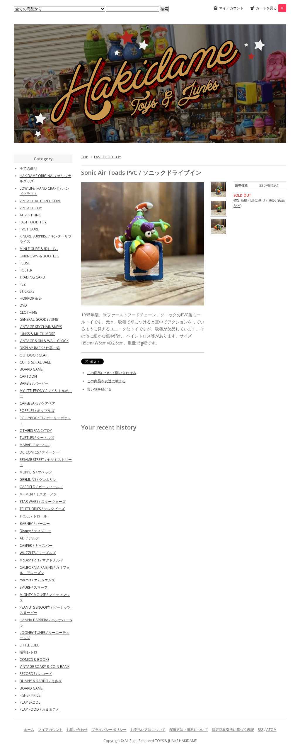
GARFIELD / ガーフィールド (41, 486)
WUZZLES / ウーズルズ (38, 552)
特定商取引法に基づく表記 (233, 729)
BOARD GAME (31, 369)
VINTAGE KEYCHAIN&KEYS (41, 326)
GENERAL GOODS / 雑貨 (39, 319)
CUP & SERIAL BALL (35, 362)
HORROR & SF (31, 298)
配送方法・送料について (188, 729)
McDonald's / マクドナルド (41, 560)
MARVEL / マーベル (35, 444)
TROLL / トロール (33, 516)
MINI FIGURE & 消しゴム (39, 248)
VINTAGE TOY (31, 208)
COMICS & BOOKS (34, 659)
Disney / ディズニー (35, 530)
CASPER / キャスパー (36, 545)
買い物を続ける (99, 389)
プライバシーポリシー (109, 729)
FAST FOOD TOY (107, 157)
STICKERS (27, 291)
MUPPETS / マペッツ (36, 472)
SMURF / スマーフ (34, 587)
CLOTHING (29, 312)
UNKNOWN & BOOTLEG (39, 256)
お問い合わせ (77, 729)
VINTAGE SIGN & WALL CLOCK (44, 340)
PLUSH (25, 263)
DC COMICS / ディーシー (39, 452)
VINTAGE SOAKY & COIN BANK (44, 666)
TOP (84, 157)
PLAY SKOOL (30, 702)
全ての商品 (28, 168)
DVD (23, 305)
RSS (260, 729)
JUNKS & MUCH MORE (37, 333)
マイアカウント (231, 8)
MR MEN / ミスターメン (38, 494)
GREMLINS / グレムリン (38, 479)
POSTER (26, 270)
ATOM (271, 729)
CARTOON (28, 376)
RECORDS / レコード (36, 673)
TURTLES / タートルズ (37, 437)
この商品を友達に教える (106, 380)
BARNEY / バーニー (35, 523)
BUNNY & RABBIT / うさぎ (41, 680)
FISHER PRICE (30, 695)
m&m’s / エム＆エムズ (37, 580)
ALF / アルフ (29, 538)
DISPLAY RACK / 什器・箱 (40, 347)
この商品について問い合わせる (111, 372)
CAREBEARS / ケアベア (37, 403)
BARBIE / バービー (34, 383)
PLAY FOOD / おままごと (39, 709)
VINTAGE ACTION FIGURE (40, 200)
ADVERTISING (30, 215)
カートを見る (269, 8)
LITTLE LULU (30, 645)
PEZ (23, 284)
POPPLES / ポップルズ (37, 410)
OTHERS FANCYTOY (36, 430)
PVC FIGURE (29, 229)
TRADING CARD (32, 277)
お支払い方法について (148, 729)
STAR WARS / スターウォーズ (43, 501)
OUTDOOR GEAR (33, 355)
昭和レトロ (28, 652)
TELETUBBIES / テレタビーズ (42, 508)
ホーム (29, 729)
